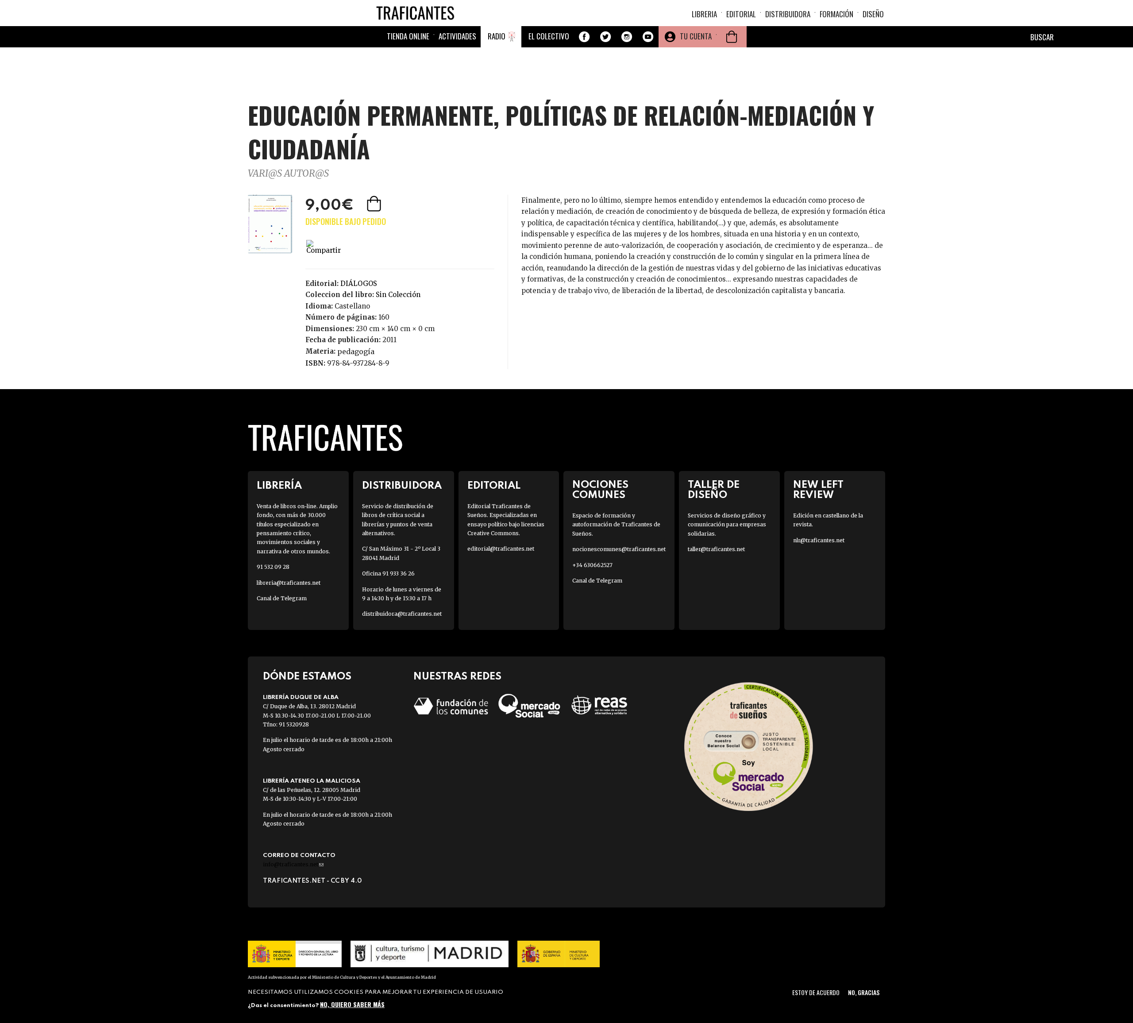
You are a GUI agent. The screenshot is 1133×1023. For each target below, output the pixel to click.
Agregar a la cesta (375, 204)
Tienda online (408, 36)
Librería (279, 486)
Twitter (605, 37)
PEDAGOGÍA (355, 351)
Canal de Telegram (282, 598)
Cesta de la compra (731, 37)
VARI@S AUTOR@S (288, 173)
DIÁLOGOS (358, 283)
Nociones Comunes (600, 490)
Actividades (457, 36)
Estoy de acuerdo (816, 992)
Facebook (584, 37)
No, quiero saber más (352, 1004)
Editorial (741, 13)
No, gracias (863, 992)
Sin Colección (398, 294)
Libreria (704, 13)
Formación (836, 13)
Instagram (626, 37)
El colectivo (548, 36)
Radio (496, 36)
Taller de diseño (714, 490)
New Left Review (818, 490)
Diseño (873, 13)
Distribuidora (787, 13)
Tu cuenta (696, 36)
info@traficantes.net (293, 864)
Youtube (648, 37)
